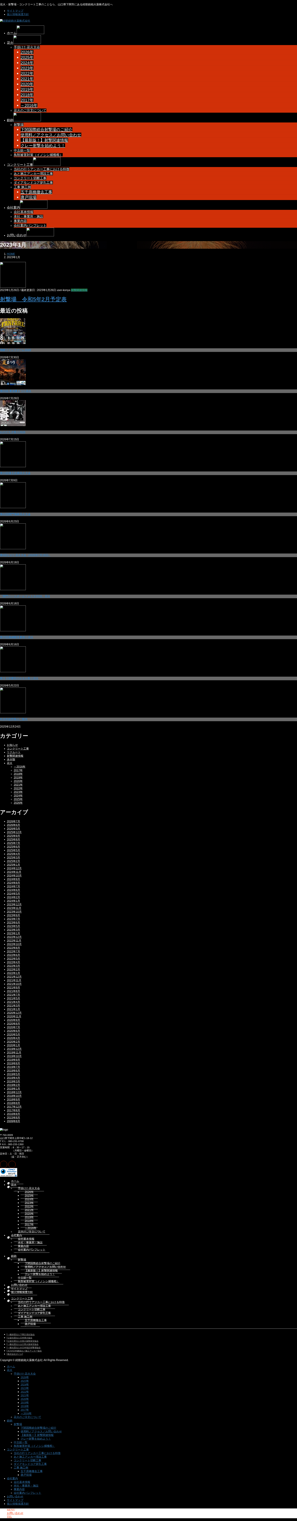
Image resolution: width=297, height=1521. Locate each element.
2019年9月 (13, 1059)
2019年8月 (13, 1063)
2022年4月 (13, 962)
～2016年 (29, 105)
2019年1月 (13, 1088)
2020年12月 (14, 1012)
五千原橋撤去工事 (36, 192)
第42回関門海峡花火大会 (15, 514)
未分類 (11, 759)
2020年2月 (13, 1041)
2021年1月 (13, 1009)
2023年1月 (13, 933)
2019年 (27, 89)
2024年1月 (13, 900)
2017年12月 (14, 1106)
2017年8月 (13, 1110)
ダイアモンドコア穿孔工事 (33, 182)
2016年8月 (13, 1113)
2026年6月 (13, 825)
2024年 (27, 63)
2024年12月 (14, 868)
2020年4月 (13, 1038)
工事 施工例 (22, 187)
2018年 (27, 95)
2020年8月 (13, 1023)
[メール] (3, 1164)
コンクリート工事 (18, 748)
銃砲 (13, 1256)
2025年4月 (13, 853)
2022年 (27, 73)
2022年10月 (14, 944)
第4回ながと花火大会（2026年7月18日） (25, 555)
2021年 (27, 79)
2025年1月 (13, 864)
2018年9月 (13, 1099)
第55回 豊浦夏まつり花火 (15, 391)
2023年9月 (13, 915)
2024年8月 (13, 882)
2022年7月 (13, 951)
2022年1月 (13, 973)
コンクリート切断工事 (30, 178)
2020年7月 (13, 1027)
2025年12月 (14, 832)
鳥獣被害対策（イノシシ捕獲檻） (38, 155)
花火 (9, 763)
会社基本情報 (23, 212)
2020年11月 (14, 1016)
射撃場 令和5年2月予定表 (33, 299)
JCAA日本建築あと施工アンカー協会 (25, 1351)
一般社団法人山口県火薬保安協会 (23, 1344)
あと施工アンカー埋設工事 (33, 173)
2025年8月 (13, 839)
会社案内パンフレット (30, 225)
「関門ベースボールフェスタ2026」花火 (25, 596)
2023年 (27, 68)
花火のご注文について (30, 110)
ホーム (15, 1181)
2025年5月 (13, 850)
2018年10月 (14, 1095)
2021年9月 (13, 987)
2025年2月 (13, 861)
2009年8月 (13, 1121)
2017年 (27, 100)
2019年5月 (13, 1074)
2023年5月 (13, 926)
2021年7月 (13, 994)
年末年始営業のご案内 (14, 719)
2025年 (27, 57)
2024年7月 (13, 886)
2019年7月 (13, 1067)
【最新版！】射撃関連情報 (44, 140)
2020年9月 (13, 1020)
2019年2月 (13, 1085)
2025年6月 (13, 846)
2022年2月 (13, 969)
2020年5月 (13, 1034)
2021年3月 (13, 1005)
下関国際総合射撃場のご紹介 (46, 129)
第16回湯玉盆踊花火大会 (15, 473)
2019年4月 (13, 1077)
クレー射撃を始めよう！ (43, 145)
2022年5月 (13, 958)
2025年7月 (13, 843)
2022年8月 (13, 947)
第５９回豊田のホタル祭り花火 (19, 678)
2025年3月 (13, 857)
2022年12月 (14, 937)
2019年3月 (13, 1081)
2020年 (27, 84)
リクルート (14, 752)
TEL (9, 1516)
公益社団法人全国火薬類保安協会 (23, 1341)
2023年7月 (13, 918)
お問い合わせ (19, 1284)
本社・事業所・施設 (28, 216)
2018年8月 (13, 1103)
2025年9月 (13, 835)
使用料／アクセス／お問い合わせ (51, 135)
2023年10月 (14, 911)
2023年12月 (14, 904)
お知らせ (12, 745)
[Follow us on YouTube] (12, 1164)
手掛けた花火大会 (27, 47)
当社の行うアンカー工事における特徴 (41, 169)
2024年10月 (14, 875)
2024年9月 (13, 879)
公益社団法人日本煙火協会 (20, 1338)
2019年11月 (14, 1052)
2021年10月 (14, 983)
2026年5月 (13, 828)
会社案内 (16, 1235)
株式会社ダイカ (15, 1354)
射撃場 (19, 124)
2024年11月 (14, 871)
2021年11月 (14, 980)
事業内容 (20, 221)
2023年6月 (13, 922)
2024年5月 (13, 893)
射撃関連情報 (79, 290)
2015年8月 (13, 1117)
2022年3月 (13, 965)
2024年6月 (13, 890)
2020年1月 (13, 1045)
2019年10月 (14, 1056)
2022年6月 (13, 955)
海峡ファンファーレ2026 (15, 349)
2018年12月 (14, 1092)
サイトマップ (15, 10)
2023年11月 (14, 908)
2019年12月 (14, 1048)
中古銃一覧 (22, 150)
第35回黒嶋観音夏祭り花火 (16, 637)
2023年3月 (13, 929)
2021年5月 (13, 998)
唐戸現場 (28, 197)
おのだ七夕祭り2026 (12, 432)
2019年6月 (13, 1070)
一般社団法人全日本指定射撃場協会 (24, 1347)
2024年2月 (13, 897)
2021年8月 (13, 991)
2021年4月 (13, 1002)
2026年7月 (13, 821)
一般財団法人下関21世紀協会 (21, 1334)
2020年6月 (13, 1030)
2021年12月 (14, 976)
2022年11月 (14, 940)
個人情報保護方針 (18, 14)
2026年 (27, 52)
